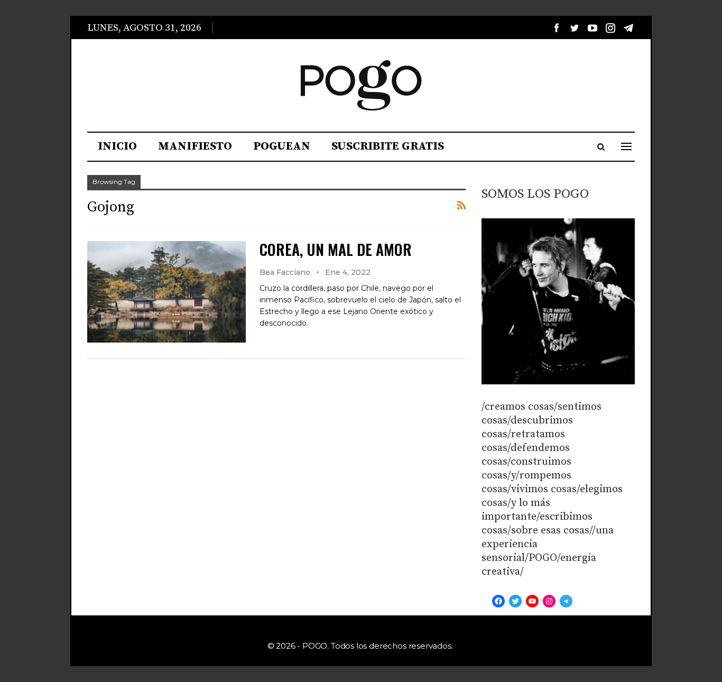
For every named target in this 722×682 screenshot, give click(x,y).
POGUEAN (281, 146)
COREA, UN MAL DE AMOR (336, 249)
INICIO (117, 146)
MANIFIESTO (195, 146)
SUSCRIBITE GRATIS (387, 146)
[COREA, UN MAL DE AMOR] (166, 292)
